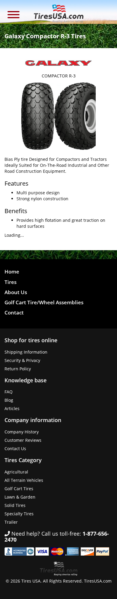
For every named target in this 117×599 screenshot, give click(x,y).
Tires (10, 282)
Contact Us (15, 448)
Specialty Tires (19, 514)
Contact (14, 312)
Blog (8, 400)
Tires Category (23, 460)
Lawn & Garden (19, 497)
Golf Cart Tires (18, 488)
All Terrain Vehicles (23, 480)
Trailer (11, 522)
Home (11, 271)
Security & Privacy (22, 360)
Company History (21, 432)
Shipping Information (25, 352)
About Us (15, 292)
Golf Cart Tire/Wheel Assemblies (43, 302)
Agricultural (16, 472)
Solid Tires (15, 505)
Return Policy (17, 369)
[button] (13, 15)
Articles (12, 408)
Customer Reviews (22, 440)
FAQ (8, 392)
